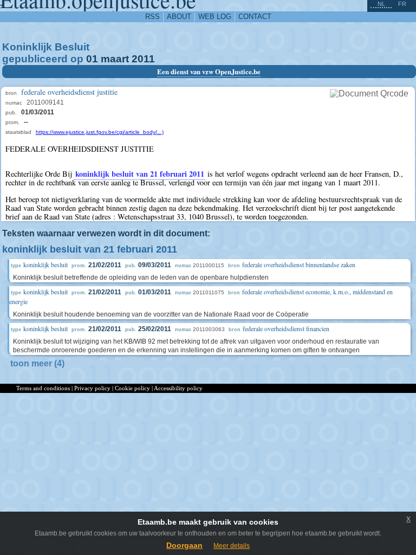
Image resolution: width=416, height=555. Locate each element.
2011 (143, 58)
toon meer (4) (37, 363)
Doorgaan (184, 545)
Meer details (231, 546)
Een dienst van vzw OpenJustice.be (209, 71)
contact (254, 16)
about (179, 16)
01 (92, 58)
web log (214, 16)
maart (115, 58)
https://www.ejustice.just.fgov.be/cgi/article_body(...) (100, 132)
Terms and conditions (43, 388)
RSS (152, 16)
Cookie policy (132, 388)
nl (381, 4)
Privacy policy (92, 388)
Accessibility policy (178, 388)
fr (402, 4)
